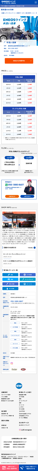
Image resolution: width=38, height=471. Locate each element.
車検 (20, 398)
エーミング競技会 (23, 417)
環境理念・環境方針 (17, 458)
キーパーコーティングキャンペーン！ (14, 254)
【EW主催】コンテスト (24, 415)
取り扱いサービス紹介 (25, 392)
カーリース (21, 405)
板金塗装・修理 (22, 394)
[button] (9, 225)
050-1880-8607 (13, 48)
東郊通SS (19, 6)
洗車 (20, 403)
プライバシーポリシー (23, 456)
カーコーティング (23, 400)
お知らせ (3, 425)
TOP (2, 6)
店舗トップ (4, 13)
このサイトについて (12, 456)
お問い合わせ (27, 196)
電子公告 (3, 456)
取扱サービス (20, 13)
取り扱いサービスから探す (7, 400)
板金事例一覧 (4, 413)
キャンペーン (12, 13)
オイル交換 (21, 409)
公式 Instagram (26, 430)
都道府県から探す (5, 398)
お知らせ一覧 (4, 427)
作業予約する (12, 196)
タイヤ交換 (21, 396)
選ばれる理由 (5, 420)
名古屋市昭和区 (12, 6)
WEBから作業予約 (19, 61)
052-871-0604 (14, 307)
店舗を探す (4, 392)
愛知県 (6, 6)
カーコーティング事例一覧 (7, 415)
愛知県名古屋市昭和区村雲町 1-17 (18, 46)
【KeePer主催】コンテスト (25, 413)
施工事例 (28, 13)
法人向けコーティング (24, 425)
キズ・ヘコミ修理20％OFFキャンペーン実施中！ (18, 261)
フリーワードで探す (6, 394)
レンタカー (21, 407)
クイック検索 (4, 396)
